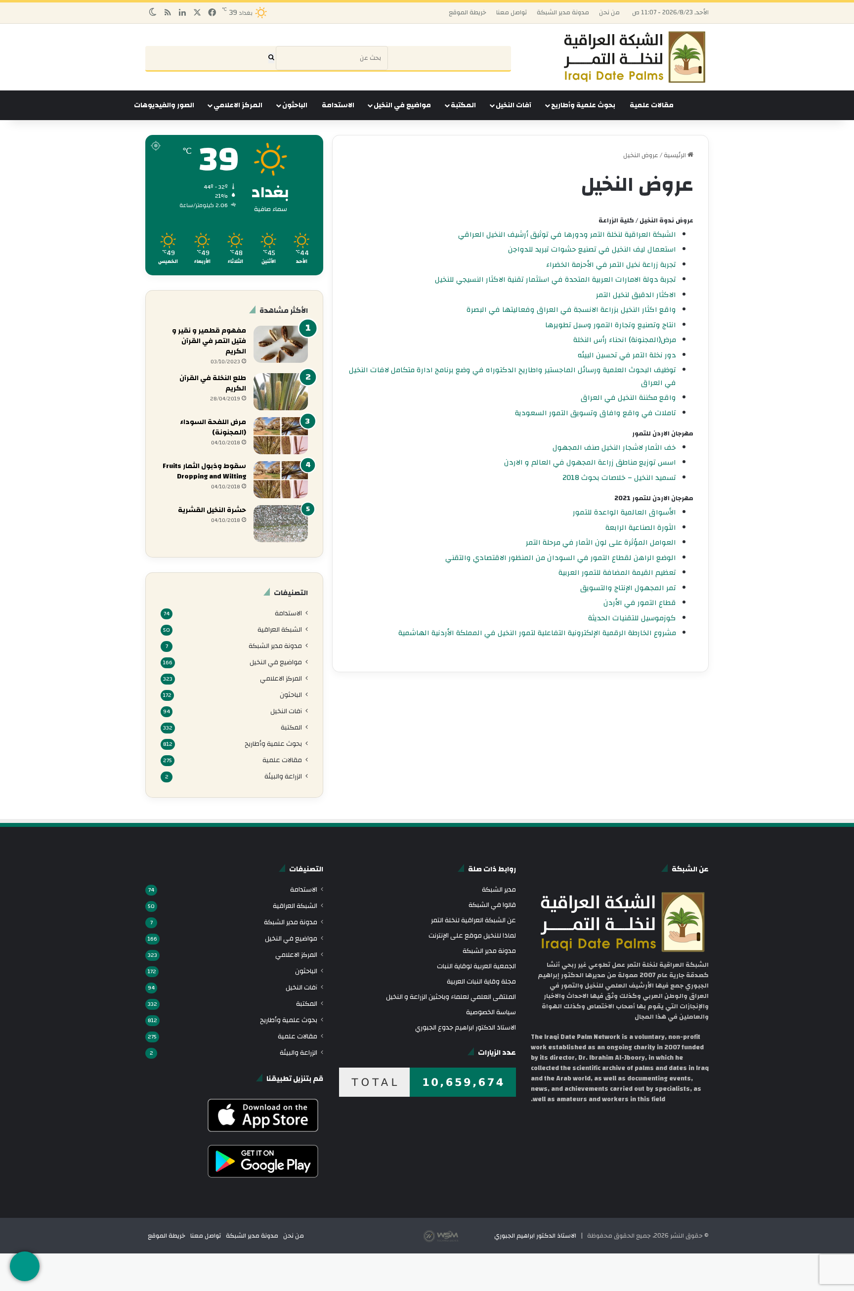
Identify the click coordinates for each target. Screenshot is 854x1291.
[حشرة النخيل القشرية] (281, 523)
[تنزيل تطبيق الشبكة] (25, 1266)
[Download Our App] (263, 1134)
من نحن (609, 12)
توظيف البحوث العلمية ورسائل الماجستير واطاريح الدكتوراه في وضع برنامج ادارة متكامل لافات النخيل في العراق (512, 376)
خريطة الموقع (467, 12)
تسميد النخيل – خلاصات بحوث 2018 (619, 477)
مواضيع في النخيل (402, 105)
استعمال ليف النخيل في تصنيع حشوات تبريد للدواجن (592, 249)
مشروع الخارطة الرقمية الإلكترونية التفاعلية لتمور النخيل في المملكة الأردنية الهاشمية (537, 633)
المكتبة (463, 105)
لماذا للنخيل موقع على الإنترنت (472, 935)
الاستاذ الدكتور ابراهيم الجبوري (535, 1236)
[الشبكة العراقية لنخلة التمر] (634, 57)
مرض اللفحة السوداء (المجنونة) (213, 427)
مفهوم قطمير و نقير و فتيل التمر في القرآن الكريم (209, 341)
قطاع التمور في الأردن (639, 602)
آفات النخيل (513, 105)
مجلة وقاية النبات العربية (481, 981)
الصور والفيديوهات (164, 105)
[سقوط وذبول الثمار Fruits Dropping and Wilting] (281, 479)
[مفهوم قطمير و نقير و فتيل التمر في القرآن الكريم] (281, 344)
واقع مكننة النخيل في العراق (628, 397)
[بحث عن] (271, 58)
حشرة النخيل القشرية (212, 510)
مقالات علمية (652, 105)
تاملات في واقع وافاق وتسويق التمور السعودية (595, 413)
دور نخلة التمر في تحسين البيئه (627, 355)
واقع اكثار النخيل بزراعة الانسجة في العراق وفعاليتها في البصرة (571, 309)
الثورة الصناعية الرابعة (640, 527)
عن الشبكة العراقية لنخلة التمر (473, 920)
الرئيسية (675, 155)
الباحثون (294, 105)
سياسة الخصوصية (491, 1012)
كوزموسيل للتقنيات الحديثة (632, 618)
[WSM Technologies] (458, 1236)
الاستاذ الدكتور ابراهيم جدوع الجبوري (465, 1027)
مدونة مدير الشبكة (563, 12)
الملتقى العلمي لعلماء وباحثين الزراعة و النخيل (451, 996)
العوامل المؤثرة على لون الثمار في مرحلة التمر (601, 542)
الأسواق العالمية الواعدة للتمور (624, 512)
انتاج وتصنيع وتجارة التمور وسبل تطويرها (610, 325)
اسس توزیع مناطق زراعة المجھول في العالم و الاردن (590, 462)
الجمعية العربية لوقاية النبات (476, 966)
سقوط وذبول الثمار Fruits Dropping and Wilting (204, 471)
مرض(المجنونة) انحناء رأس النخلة (624, 339)
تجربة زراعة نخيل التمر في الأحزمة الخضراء (611, 264)
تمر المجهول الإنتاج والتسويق (628, 588)
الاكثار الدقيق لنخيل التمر (636, 294)
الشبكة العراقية (279, 629)
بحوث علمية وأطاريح (583, 105)
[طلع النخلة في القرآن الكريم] (281, 391)
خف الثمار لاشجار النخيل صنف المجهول (614, 447)
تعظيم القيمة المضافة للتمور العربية (617, 572)
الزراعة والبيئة (283, 776)
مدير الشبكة (499, 889)
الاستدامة (338, 105)
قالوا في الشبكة (492, 905)
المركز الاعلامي (238, 105)
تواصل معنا (511, 12)
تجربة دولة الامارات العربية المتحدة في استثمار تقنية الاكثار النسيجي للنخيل (555, 279)
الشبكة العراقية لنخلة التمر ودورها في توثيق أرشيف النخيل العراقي (567, 234)
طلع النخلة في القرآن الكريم (212, 383)
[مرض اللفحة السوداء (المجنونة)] (281, 435)
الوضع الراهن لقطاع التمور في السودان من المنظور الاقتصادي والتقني (560, 557)
